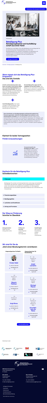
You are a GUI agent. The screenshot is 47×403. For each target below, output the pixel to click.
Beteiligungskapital (11, 64)
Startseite (4, 64)
